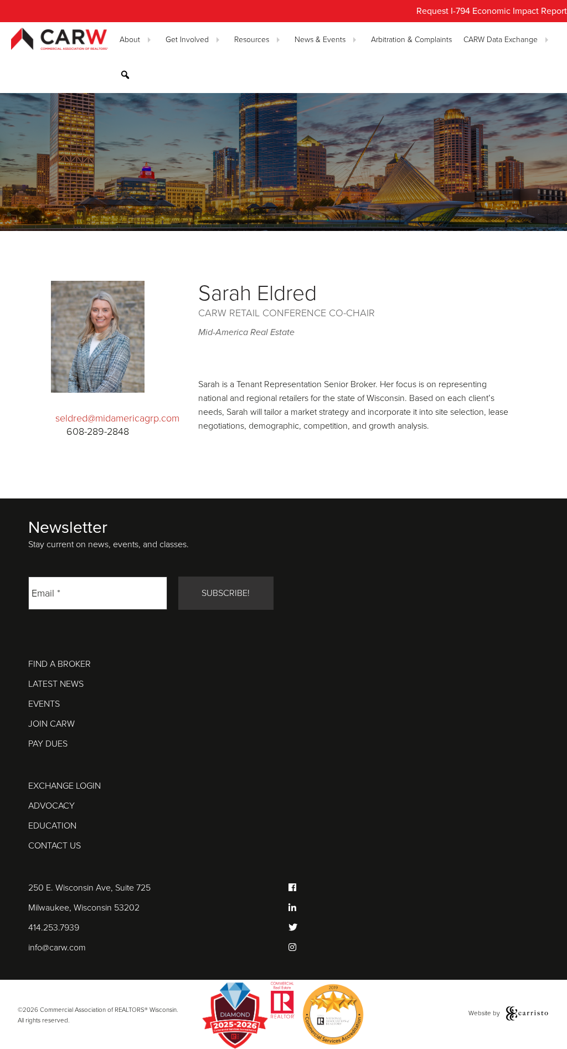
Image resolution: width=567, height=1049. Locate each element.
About (130, 39)
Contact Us (54, 845)
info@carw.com (57, 947)
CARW (59, 39)
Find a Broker (59, 664)
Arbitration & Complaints (411, 39)
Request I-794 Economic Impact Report (491, 11)
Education (52, 825)
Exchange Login (64, 785)
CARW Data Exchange (500, 39)
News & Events (320, 39)
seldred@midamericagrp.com (117, 418)
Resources (251, 39)
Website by (485, 1013)
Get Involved (187, 39)
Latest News (56, 684)
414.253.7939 (53, 927)
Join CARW (51, 723)
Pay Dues (48, 743)
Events (44, 703)
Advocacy (51, 805)
